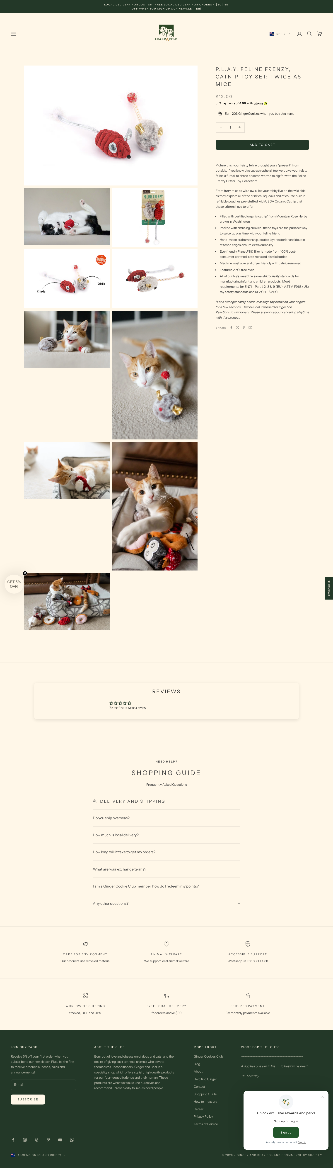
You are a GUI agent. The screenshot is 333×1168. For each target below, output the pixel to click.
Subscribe (27, 1099)
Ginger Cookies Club (208, 1056)
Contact (199, 1087)
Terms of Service (206, 1124)
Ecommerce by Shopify (302, 1155)
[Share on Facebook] (231, 327)
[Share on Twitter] (237, 327)
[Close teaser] (25, 573)
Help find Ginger (205, 1079)
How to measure (205, 1102)
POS (270, 1155)
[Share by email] (250, 327)
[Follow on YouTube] (60, 1140)
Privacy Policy (203, 1116)
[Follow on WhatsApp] (72, 1140)
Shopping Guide (205, 1094)
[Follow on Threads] (36, 1140)
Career (198, 1109)
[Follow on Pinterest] (48, 1140)
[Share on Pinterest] (244, 327)
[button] (14, 584)
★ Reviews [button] (329, 588)
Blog (197, 1064)
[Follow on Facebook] (13, 1140)
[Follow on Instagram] (25, 1140)
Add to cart (262, 144)
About (198, 1071)
